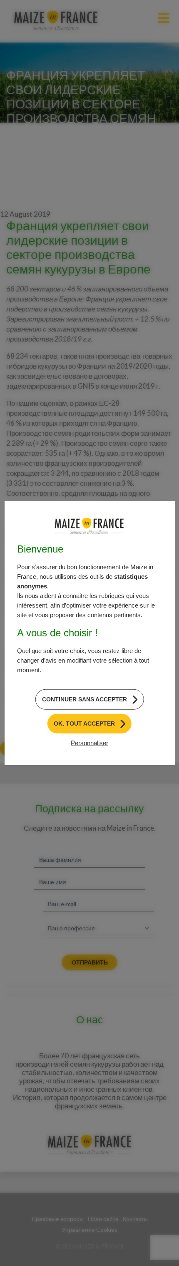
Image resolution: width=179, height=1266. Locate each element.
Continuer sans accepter (84, 699)
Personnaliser (89, 742)
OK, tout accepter (84, 723)
